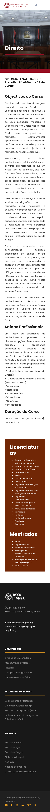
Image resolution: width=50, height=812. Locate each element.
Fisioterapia (20, 512)
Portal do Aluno (13, 742)
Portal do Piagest (14, 752)
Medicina (19, 515)
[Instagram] (35, 805)
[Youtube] (17, 805)
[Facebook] (12, 805)
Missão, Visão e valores (17, 663)
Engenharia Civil (22, 472)
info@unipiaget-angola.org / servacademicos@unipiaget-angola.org (20, 626)
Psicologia (19, 521)
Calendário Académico (17, 705)
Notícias (9, 762)
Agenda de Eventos (15, 766)
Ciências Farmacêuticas (26, 469)
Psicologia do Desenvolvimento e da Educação (25, 553)
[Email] (6, 805)
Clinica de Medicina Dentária (20, 771)
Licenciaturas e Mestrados (19, 700)
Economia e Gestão (23, 478)
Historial (9, 667)
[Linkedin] (23, 805)
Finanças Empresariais (25, 547)
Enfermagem (21, 481)
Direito (17, 475)
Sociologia (19, 524)
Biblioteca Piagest (14, 757)
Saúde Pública (21, 565)
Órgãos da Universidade (18, 658)
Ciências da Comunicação (27, 466)
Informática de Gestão (25, 509)
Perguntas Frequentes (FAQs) (21, 710)
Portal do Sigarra (14, 747)
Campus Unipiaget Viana (18, 672)
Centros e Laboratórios (17, 677)
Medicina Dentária (23, 518)
